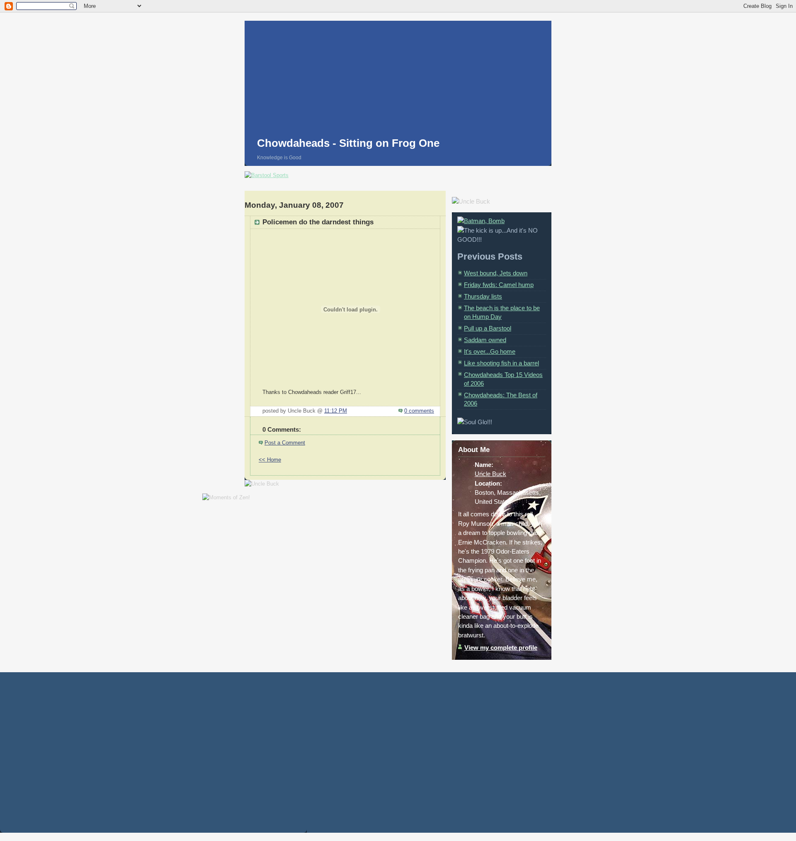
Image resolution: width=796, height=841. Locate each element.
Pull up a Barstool (487, 328)
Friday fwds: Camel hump (499, 284)
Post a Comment (285, 443)
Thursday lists (483, 296)
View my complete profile (500, 647)
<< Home (270, 460)
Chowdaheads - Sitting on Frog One (348, 143)
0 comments (419, 411)
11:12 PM (335, 411)
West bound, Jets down (495, 273)
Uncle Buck (490, 473)
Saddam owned (485, 339)
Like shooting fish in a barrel (501, 363)
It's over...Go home (489, 351)
